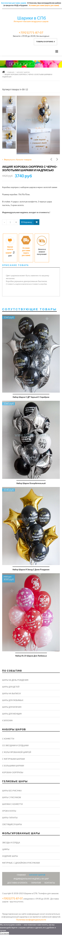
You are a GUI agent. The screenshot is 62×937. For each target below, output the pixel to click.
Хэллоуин (7, 720)
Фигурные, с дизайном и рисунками (21, 863)
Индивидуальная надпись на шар (31, 879)
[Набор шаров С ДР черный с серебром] (31, 354)
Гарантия (36, 883)
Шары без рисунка (12, 790)
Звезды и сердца (11, 842)
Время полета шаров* (9, 250)
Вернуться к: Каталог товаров (17, 159)
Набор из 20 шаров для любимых (31, 656)
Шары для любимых (12, 700)
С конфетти (8, 739)
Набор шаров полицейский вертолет (51, 159)
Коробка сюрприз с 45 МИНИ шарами (57, 159)
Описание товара (15, 265)
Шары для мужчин (11, 707)
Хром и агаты (9, 811)
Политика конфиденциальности (31, 919)
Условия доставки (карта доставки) (44, 5)
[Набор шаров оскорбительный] (31, 440)
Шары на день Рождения (15, 680)
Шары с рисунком (11, 797)
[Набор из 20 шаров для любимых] (31, 612)
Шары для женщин (12, 714)
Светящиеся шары (12, 824)
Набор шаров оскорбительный (31, 483)
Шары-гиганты (10, 817)
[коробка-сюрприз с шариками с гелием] (38, 125)
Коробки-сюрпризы (12, 772)
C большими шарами (13, 766)
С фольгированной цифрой (16, 752)
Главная (10, 72)
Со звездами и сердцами (15, 745)
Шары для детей (10, 687)
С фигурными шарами (13, 759)
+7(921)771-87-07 (31, 32)
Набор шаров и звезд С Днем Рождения (31, 569)
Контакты (50, 883)
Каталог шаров (23, 72)
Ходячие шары (10, 856)
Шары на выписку (11, 693)
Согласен (4, 933)
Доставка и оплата (17, 883)
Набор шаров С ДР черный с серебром (31, 397)
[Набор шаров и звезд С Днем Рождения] (31, 526)
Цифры (5, 849)
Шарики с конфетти (12, 804)
